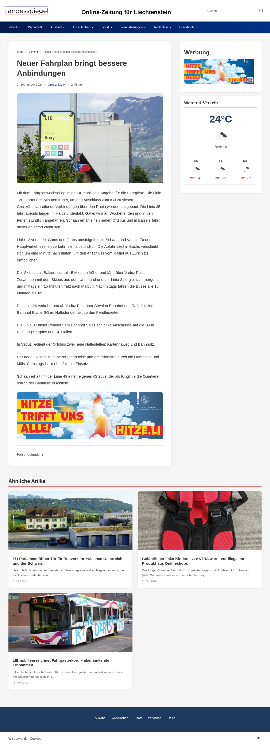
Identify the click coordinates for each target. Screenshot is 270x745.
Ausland (56, 27)
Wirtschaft (35, 27)
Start (20, 51)
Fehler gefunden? (30, 454)
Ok (258, 738)
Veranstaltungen (131, 27)
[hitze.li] (90, 415)
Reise (171, 717)
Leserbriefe (187, 27)
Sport (105, 27)
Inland (12, 27)
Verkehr (33, 51)
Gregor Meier (57, 84)
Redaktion (161, 27)
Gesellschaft (81, 27)
